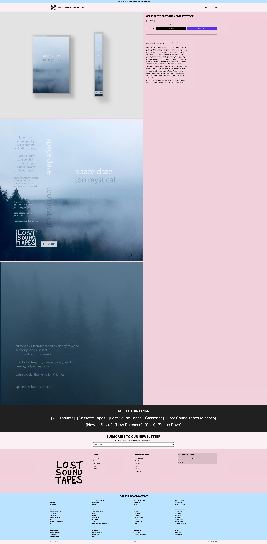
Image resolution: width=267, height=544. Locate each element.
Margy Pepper (95, 517)
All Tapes (137, 463)
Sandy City (178, 525)
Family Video (53, 508)
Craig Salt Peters (180, 504)
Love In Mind (53, 515)
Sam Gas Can (137, 525)
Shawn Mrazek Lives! (55, 527)
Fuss (176, 508)
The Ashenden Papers (139, 500)
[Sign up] (173, 444)
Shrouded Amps (138, 527)
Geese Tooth (53, 509)
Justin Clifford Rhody (56, 511)
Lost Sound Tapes (56, 541)
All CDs (137, 468)
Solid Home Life (54, 530)
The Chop (94, 504)
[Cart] (215, 7)
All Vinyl (137, 466)
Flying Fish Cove (138, 508)
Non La (93, 521)
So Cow (94, 528)
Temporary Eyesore (97, 532)
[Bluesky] (216, 542)
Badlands (52, 502)
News (94, 466)
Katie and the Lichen (97, 511)
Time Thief (178, 532)
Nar (51, 519)
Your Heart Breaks (55, 536)
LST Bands (96, 458)
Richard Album (54, 525)
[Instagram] (209, 542)
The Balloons (95, 502)
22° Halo (52, 500)
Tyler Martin (53, 534)
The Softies (178, 528)
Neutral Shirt (179, 519)
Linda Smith (137, 513)
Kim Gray (136, 511)
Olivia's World (179, 521)
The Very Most (95, 534)
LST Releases (139, 458)
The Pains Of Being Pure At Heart (100, 523)
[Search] (210, 7)
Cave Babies (53, 504)
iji (134, 509)
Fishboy (94, 508)
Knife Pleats (178, 511)
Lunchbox (94, 515)
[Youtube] (211, 542)
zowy (93, 536)
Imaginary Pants (179, 509)
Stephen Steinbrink (55, 532)
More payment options (202, 32)
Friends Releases (140, 461)
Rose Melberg (95, 525)
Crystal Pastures (96, 506)
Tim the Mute (137, 532)
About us (95, 461)
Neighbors (136, 519)
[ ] (63, 418)
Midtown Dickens (138, 517)
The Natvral (95, 519)
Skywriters (178, 527)
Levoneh (94, 513)
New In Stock (139, 471)
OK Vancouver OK (138, 521)
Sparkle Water (137, 530)
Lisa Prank (178, 513)
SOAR (135, 528)
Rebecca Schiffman (180, 523)
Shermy (94, 527)
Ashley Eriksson (179, 500)
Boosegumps (178, 502)
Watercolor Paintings (140, 534)
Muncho (177, 517)
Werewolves (178, 534)
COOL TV (135, 504)
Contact (95, 468)
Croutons (52, 506)
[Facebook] (206, 542)
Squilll (177, 530)
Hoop (93, 509)
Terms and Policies (133, 541)
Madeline (136, 515)
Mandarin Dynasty (55, 517)
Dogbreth (177, 506)
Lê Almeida (53, 513)
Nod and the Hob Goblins (56, 521)
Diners (135, 506)
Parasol (136, 523)
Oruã (51, 523)
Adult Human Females (98, 500)
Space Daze (95, 530)
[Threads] (214, 542)
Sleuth (52, 528)
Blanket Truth (137, 502)
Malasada (178, 515)
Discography (96, 463)
